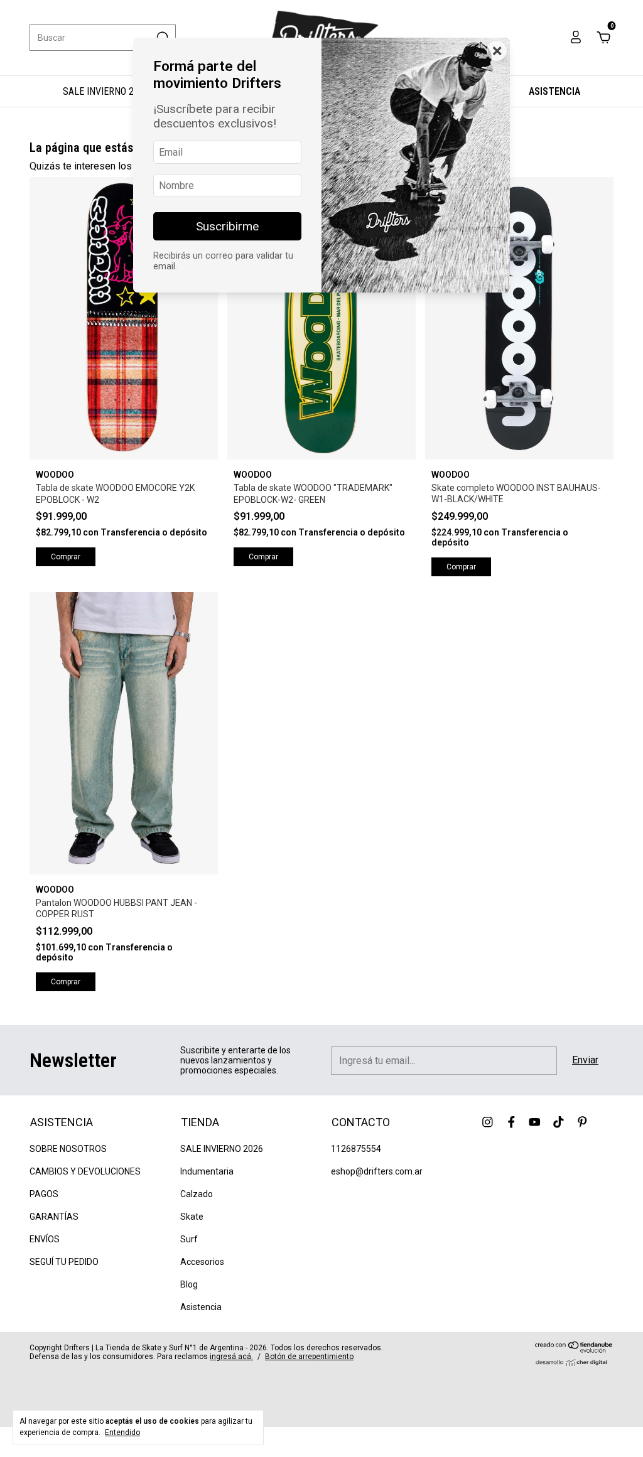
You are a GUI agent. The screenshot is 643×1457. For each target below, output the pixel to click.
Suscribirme (227, 226)
